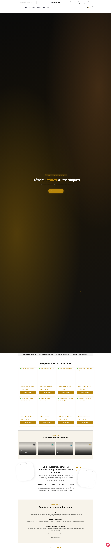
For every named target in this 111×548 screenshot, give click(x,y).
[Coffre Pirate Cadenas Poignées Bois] (47, 406)
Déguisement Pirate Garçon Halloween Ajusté (84, 417)
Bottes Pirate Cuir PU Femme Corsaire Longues (65, 417)
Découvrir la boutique (56, 191)
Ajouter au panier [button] (28, 392)
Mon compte (70, 3)
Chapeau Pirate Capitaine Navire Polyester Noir (27, 417)
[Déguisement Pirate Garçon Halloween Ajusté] (85, 406)
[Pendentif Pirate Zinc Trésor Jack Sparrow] (28, 376)
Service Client (78, 3)
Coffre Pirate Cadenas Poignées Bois (45, 417)
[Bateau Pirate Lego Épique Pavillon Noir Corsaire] (66, 376)
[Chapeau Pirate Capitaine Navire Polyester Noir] (28, 406)
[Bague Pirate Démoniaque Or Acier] (47, 376)
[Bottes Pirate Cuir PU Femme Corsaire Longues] (66, 406)
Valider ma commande (88, 3)
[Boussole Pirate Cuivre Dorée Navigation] (85, 376)
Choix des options (47, 392)
